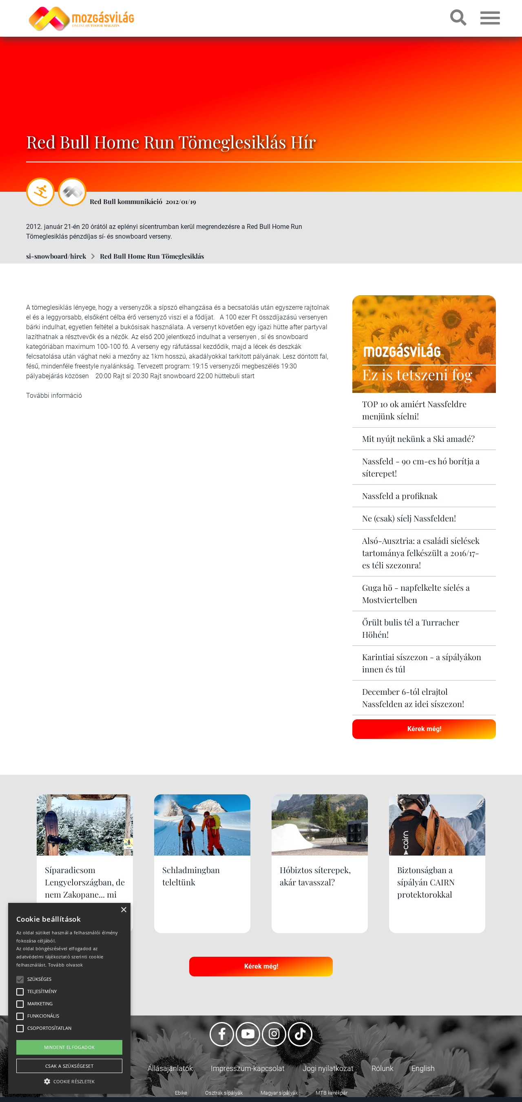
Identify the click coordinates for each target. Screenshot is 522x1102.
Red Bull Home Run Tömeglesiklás (152, 256)
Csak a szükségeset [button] (69, 1066)
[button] (69, 1080)
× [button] (123, 910)
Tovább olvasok (65, 965)
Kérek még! (424, 729)
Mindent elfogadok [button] (69, 1047)
